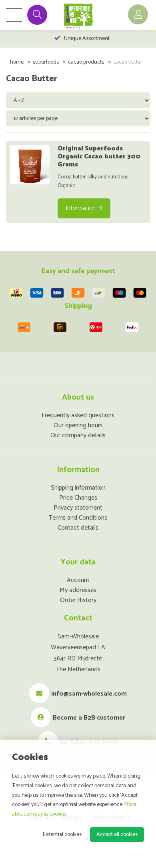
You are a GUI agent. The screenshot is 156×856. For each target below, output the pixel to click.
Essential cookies (62, 834)
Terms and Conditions (78, 518)
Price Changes (78, 498)
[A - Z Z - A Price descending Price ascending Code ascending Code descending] (79, 100)
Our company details (78, 435)
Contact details (78, 528)
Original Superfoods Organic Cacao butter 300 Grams (99, 156)
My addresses (78, 590)
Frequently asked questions (78, 415)
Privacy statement (78, 508)
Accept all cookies (117, 834)
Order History (78, 600)
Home (17, 62)
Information (81, 208)
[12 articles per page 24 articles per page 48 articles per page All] (79, 118)
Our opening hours (78, 425)
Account (78, 580)
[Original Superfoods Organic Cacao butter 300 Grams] (30, 164)
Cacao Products (86, 62)
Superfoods (46, 62)
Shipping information (78, 488)
